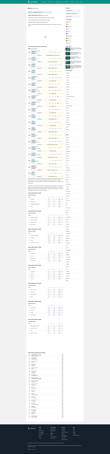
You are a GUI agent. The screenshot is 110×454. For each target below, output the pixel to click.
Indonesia (68, 200)
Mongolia (67, 231)
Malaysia (67, 228)
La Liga (51, 432)
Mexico (67, 103)
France (68, 31)
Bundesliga (52, 433)
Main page (44, 1)
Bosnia (67, 156)
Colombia (67, 167)
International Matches (70, 96)
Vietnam (67, 278)
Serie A (51, 435)
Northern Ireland (69, 105)
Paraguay (67, 243)
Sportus (63, 433)
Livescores (72, 1)
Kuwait (67, 221)
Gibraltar (67, 189)
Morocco (67, 236)
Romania (67, 112)
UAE (66, 268)
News (77, 1)
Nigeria (67, 240)
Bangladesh (68, 151)
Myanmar (67, 238)
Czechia (67, 84)
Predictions (63, 430)
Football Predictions (65, 432)
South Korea (68, 259)
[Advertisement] (46, 37)
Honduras (68, 193)
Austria (67, 77)
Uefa (68, 33)
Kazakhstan (68, 217)
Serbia (67, 252)
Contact (74, 433)
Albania (67, 137)
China (67, 165)
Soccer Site (63, 438)
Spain (68, 24)
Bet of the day (51, 1)
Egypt (67, 179)
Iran (66, 203)
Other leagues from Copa (37, 12)
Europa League (52, 438)
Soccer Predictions (65, 436)
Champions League (53, 436)
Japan (67, 212)
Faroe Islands (68, 184)
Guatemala (68, 191)
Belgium (69, 40)
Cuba (67, 172)
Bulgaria (67, 80)
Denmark (67, 87)
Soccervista (63, 429)
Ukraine (67, 129)
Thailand (67, 264)
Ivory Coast (68, 207)
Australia (67, 75)
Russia (67, 115)
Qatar (67, 247)
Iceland (67, 196)
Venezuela (68, 275)
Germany (69, 26)
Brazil (67, 158)
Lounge (81, 1)
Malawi (67, 226)
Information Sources (76, 435)
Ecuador (67, 177)
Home (40, 429)
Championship (52, 430)
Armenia (67, 144)
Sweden (67, 122)
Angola (67, 142)
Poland (67, 110)
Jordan (67, 214)
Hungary (67, 94)
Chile (67, 163)
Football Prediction (65, 439)
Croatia (67, 82)
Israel (67, 101)
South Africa (68, 257)
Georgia (67, 186)
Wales (67, 280)
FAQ (73, 429)
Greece (67, 91)
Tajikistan (67, 261)
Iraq (66, 205)
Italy (68, 29)
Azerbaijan (68, 146)
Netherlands (69, 36)
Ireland (67, 98)
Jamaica (67, 210)
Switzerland (68, 124)
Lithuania (67, 224)
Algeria (67, 139)
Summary (30, 12)
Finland (67, 89)
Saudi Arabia (68, 250)
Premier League (52, 429)
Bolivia (67, 153)
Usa (66, 131)
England (68, 21)
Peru (67, 245)
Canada (67, 160)
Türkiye (67, 127)
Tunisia (67, 266)
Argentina (67, 72)
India (67, 198)
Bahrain (67, 149)
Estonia (67, 181)
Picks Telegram (66, 1)
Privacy (74, 432)
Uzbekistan (68, 273)
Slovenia (67, 119)
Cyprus (67, 174)
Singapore (68, 254)
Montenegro (68, 233)
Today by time (58, 1)
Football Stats (64, 435)
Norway (67, 108)
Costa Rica (68, 170)
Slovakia (67, 117)
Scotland (69, 43)
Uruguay (67, 271)
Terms (74, 430)
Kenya (67, 219)
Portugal (69, 38)
